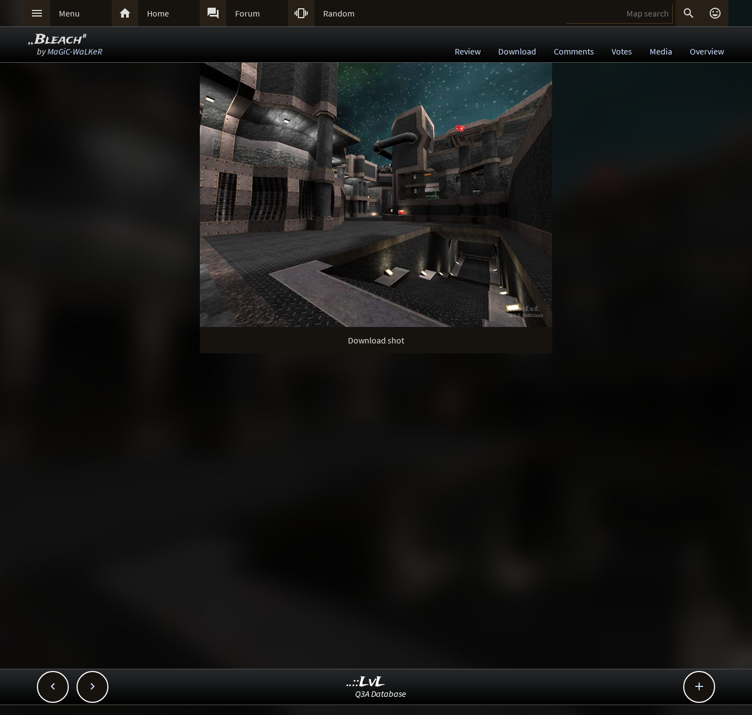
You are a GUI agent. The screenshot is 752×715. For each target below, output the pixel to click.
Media (661, 51)
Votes (622, 51)
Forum (247, 13)
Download (517, 51)
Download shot (376, 340)
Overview (707, 51)
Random (339, 13)
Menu (69, 13)
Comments (574, 51)
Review (468, 51)
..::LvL (365, 682)
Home (158, 13)
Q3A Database (380, 693)
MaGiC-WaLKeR (74, 51)
